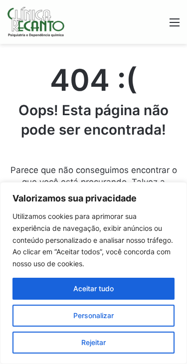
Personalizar (93, 315)
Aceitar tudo (93, 288)
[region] (93, 273)
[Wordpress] (35, 22)
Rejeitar (93, 342)
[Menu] (175, 25)
